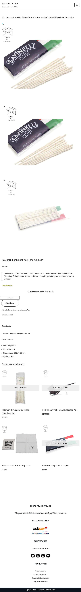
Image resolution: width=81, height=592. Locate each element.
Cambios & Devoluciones (40, 578)
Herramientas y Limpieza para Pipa (35, 17)
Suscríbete (9, 303)
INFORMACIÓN (40, 564)
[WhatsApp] (43, 556)
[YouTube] (48, 556)
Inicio (3, 17)
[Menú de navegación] (76, 5)
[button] (3, 24)
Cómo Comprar (40, 571)
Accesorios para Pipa (14, 17)
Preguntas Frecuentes (40, 581)
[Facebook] (33, 556)
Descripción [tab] (6, 326)
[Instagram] (38, 556)
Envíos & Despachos (41, 574)
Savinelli (10, 315)
